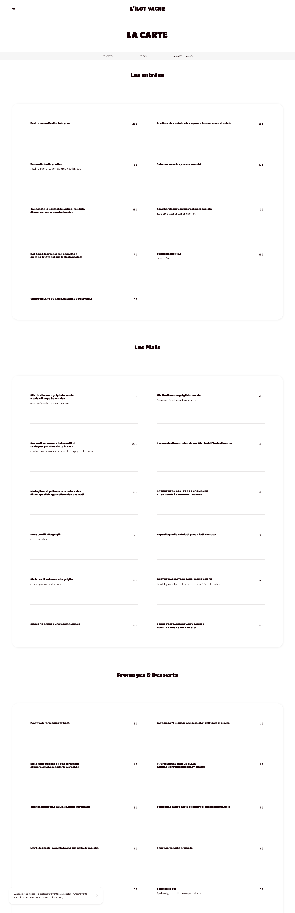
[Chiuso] (97, 895)
